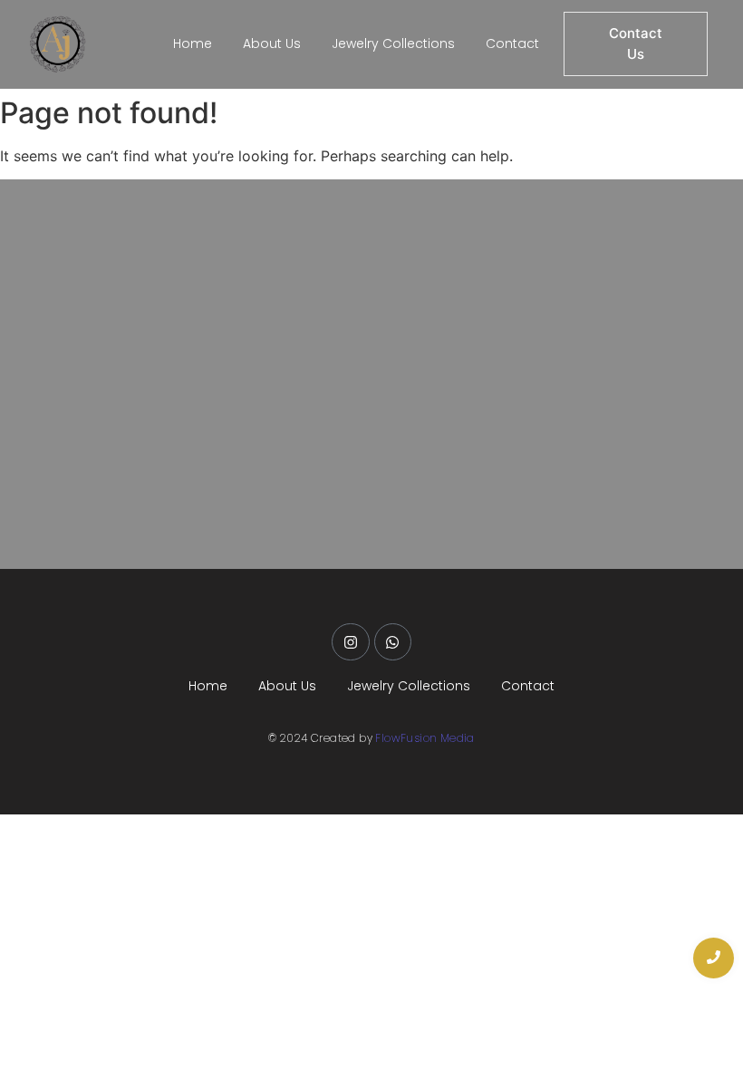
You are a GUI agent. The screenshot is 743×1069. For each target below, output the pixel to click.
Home (192, 43)
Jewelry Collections (393, 43)
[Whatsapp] (393, 642)
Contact (512, 43)
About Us (272, 43)
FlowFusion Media (424, 738)
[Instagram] (351, 642)
